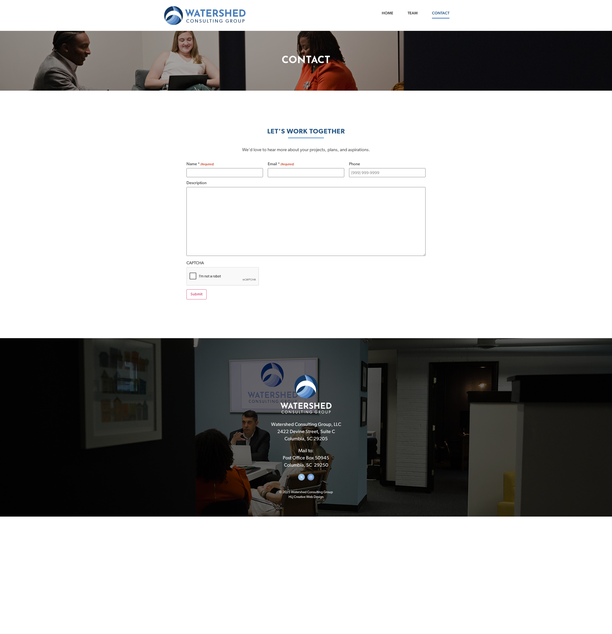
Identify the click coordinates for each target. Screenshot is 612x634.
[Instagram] (310, 477)
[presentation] (222, 276)
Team (413, 13)
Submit (196, 294)
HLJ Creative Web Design (306, 497)
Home (387, 13)
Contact (440, 13)
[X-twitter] (301, 477)
